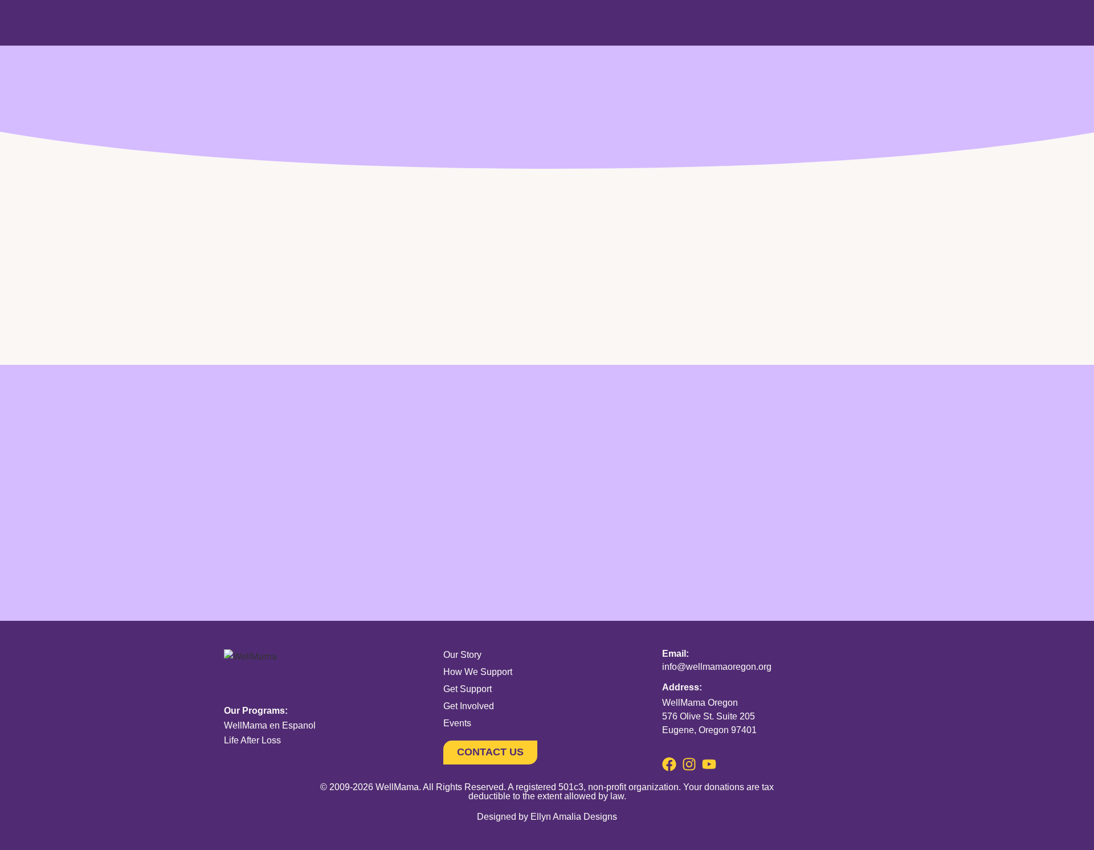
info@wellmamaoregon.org (716, 667)
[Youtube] (709, 764)
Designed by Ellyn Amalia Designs (547, 816)
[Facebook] (669, 764)
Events (457, 723)
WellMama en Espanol (270, 725)
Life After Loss (252, 740)
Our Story (462, 655)
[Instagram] (689, 764)
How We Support (477, 672)
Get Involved (468, 706)
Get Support (467, 689)
